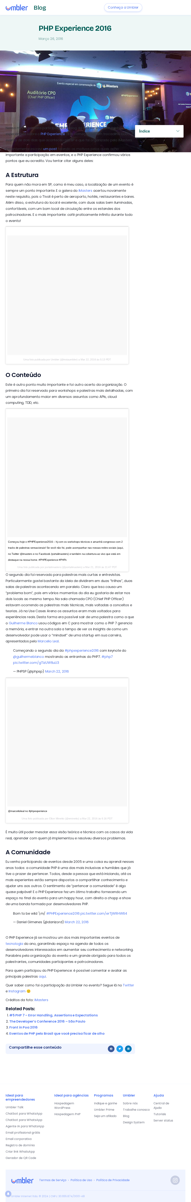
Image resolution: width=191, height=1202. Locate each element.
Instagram (17, 991)
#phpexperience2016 (82, 650)
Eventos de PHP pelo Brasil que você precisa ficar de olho (57, 1033)
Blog (40, 7)
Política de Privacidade (113, 1180)
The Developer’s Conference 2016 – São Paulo (47, 1021)
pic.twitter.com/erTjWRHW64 (103, 913)
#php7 (107, 656)
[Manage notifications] (8, 1194)
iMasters (85, 190)
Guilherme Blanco (23, 623)
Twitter (128, 985)
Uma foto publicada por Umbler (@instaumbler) (50, 359)
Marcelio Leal (48, 641)
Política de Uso (81, 1180)
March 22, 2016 (57, 671)
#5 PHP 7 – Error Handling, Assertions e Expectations (53, 1015)
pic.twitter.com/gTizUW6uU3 (36, 662)
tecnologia (14, 943)
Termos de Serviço (52, 1180)
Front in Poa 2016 (23, 1027)
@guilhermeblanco (28, 656)
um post (50, 148)
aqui (42, 976)
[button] (111, 1048)
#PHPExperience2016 (62, 913)
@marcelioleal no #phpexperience (27, 811)
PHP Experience (53, 134)
